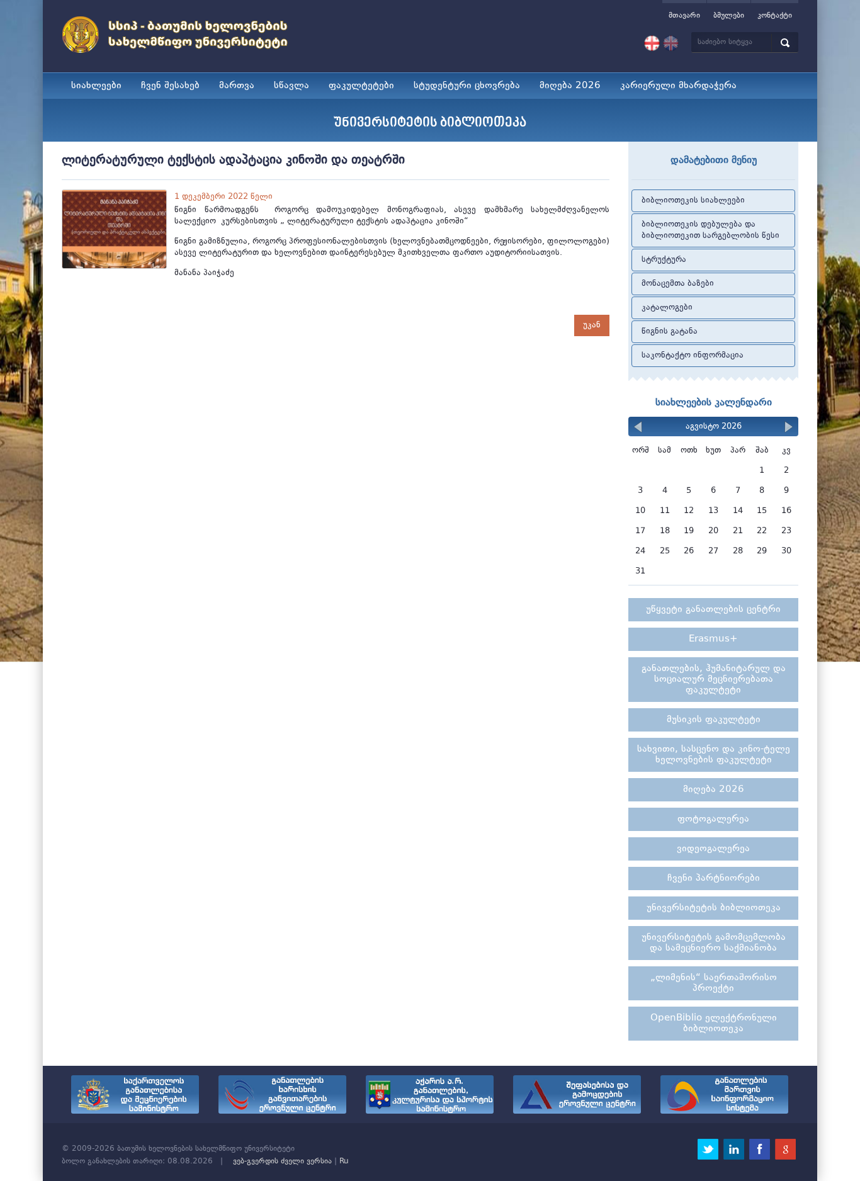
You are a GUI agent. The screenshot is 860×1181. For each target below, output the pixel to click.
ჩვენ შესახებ (170, 86)
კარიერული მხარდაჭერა (678, 86)
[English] (671, 43)
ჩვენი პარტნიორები (713, 878)
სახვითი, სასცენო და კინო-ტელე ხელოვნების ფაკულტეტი (713, 755)
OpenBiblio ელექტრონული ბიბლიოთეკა (713, 1024)
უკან (592, 325)
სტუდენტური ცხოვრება (467, 86)
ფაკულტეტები (361, 86)
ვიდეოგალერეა (713, 849)
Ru (344, 1161)
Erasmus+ (713, 639)
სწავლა (291, 86)
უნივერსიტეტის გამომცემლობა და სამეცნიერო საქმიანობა (714, 943)
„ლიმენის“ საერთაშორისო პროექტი (713, 983)
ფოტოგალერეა (713, 819)
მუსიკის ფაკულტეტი (714, 720)
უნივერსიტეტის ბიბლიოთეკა (714, 908)
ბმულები (728, 16)
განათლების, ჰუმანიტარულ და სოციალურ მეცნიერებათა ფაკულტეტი (714, 679)
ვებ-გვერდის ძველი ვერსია (282, 1161)
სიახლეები (96, 86)
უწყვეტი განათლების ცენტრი (713, 609)
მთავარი (684, 16)
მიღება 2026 (570, 86)
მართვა (236, 86)
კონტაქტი (774, 16)
